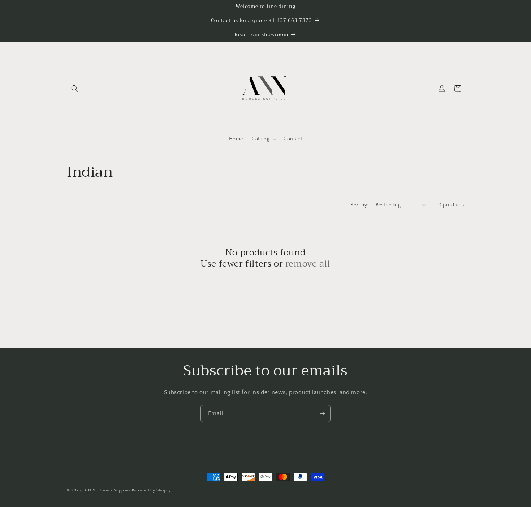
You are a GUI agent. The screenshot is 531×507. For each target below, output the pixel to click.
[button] (75, 89)
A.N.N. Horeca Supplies (107, 490)
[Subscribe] (322, 413)
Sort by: (359, 205)
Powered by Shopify (151, 490)
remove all (308, 263)
